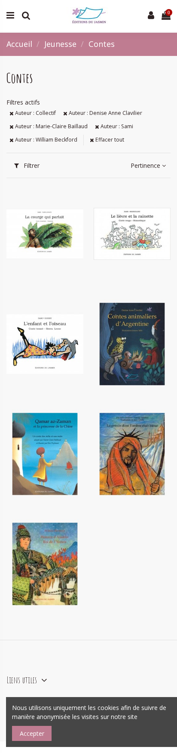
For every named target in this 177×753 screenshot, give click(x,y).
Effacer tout (109, 139)
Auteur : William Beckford (45, 139)
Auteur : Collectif (35, 113)
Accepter (32, 733)
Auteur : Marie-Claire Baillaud (51, 126)
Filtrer (31, 165)
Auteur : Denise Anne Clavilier (104, 113)
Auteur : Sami (116, 126)
